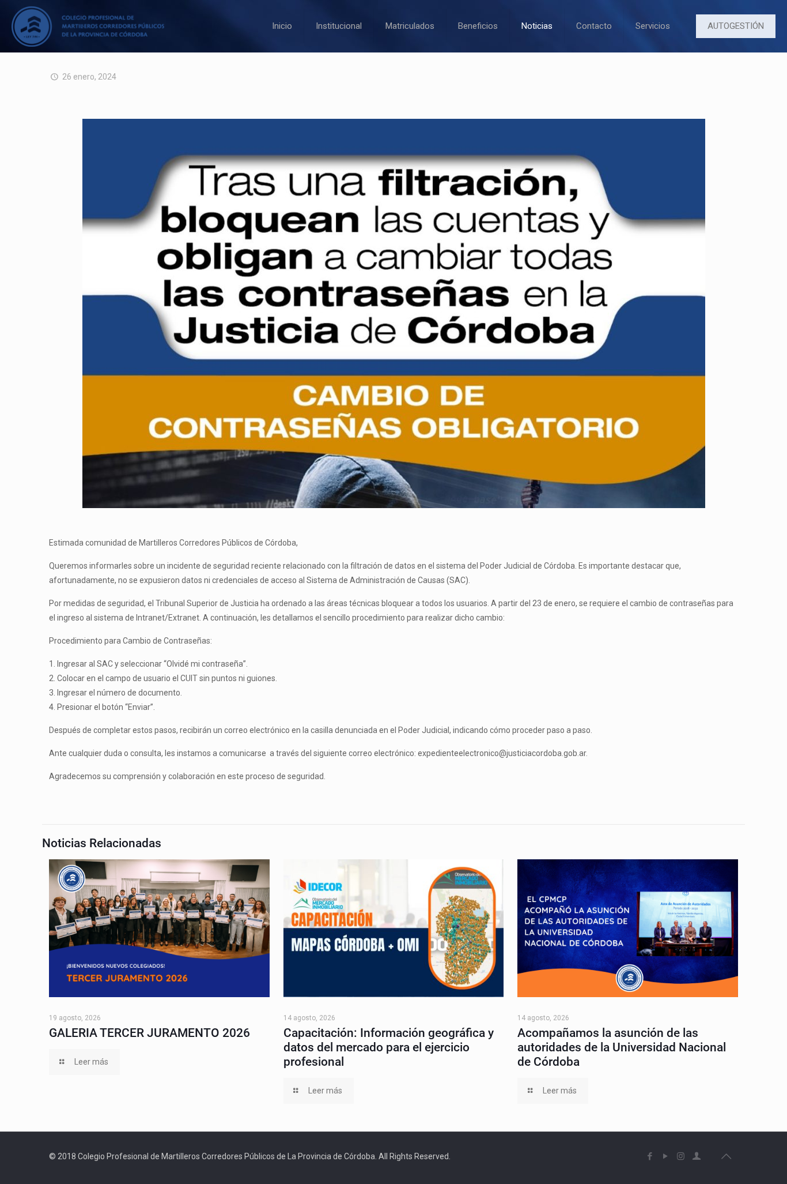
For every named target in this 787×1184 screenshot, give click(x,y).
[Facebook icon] (650, 1156)
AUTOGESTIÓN (735, 26)
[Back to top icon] (726, 1156)
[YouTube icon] (665, 1156)
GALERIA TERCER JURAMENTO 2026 (149, 1033)
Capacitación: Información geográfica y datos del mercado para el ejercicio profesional (388, 1047)
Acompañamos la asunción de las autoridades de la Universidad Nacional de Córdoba (621, 1047)
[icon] (696, 1156)
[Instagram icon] (681, 1156)
